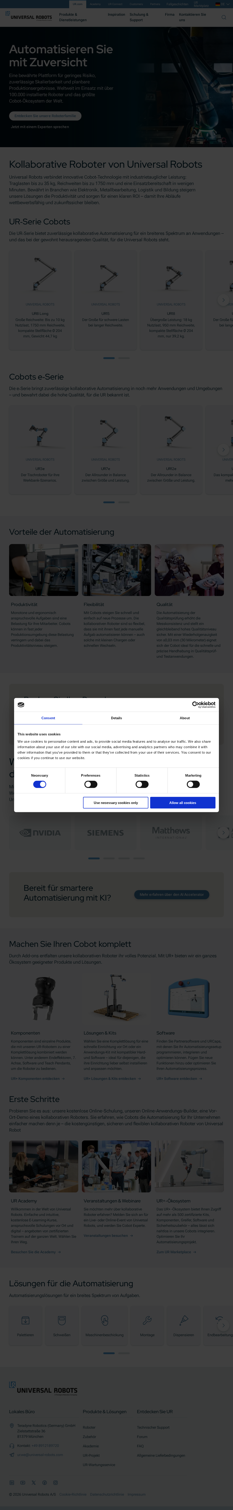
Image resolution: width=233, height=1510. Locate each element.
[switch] (90, 784)
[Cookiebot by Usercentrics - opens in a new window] (195, 704)
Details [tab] (116, 718)
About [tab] (185, 718)
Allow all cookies (182, 802)
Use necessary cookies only (116, 802)
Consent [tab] (48, 718)
